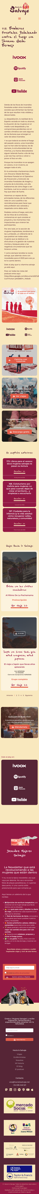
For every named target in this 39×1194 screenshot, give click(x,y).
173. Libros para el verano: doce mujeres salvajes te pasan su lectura (20, 463)
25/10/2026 (21, 633)
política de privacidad (21, 973)
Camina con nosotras (20, 360)
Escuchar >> (19, 471)
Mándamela (21, 727)
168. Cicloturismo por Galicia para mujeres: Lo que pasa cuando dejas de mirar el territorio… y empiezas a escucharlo (19, 489)
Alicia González (28, 1190)
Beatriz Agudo (26, 1192)
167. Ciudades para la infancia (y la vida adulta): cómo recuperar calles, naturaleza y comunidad (19, 514)
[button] (19, 18)
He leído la (18, 973)
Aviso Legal (19, 1186)
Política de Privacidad (19, 1188)
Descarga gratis (21, 432)
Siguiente (28, 695)
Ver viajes (21, 396)
